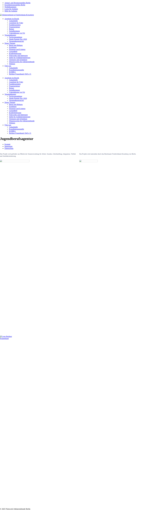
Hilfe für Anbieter (11, 11)
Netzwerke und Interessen (18, 56)
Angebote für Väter (16, 23)
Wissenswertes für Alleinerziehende (21, 62)
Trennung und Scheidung (18, 60)
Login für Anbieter (11, 9)
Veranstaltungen (10, 35)
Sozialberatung (14, 31)
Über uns (8, 66)
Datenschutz (9, 148)
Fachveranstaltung (15, 37)
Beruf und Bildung (16, 45)
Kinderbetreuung (15, 53)
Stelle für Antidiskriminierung (19, 58)
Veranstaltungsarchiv (16, 41)
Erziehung (12, 47)
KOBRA (12, 72)
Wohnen (12, 64)
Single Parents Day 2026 (18, 39)
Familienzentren (15, 25)
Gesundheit (13, 51)
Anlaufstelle (13, 21)
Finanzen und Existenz (17, 49)
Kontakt (7, 144)
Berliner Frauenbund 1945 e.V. (20, 74)
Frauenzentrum (14, 27)
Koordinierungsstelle (16, 70)
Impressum (8, 146)
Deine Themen (10, 43)
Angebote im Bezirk (12, 19)
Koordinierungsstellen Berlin (15, 5)
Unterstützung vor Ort (17, 33)
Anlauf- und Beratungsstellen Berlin (17, 3)
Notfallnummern (10, 7)
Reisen (11, 29)
